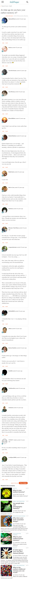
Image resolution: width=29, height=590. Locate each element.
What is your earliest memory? (19, 491)
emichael (10, 407)
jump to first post (14, 483)
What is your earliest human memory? (18, 538)
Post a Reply (23, 483)
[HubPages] (14, 2)
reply (3, 65)
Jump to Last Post (9, 15)
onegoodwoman (12, 247)
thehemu (10, 208)
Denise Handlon (12, 348)
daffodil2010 (11, 311)
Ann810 (10, 371)
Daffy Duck (11, 172)
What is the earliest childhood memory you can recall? (19, 570)
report (6, 65)
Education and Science (19, 516)
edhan (10, 328)
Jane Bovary (11, 91)
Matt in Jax (11, 187)
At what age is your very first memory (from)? (18, 551)
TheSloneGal (11, 388)
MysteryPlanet (12, 19)
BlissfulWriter (11, 118)
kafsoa (10, 47)
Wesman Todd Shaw (13, 228)
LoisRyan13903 (12, 457)
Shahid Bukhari (12, 135)
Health (15, 488)
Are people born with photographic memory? (18, 505)
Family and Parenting (19, 501)
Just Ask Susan (12, 70)
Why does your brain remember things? (18, 519)
